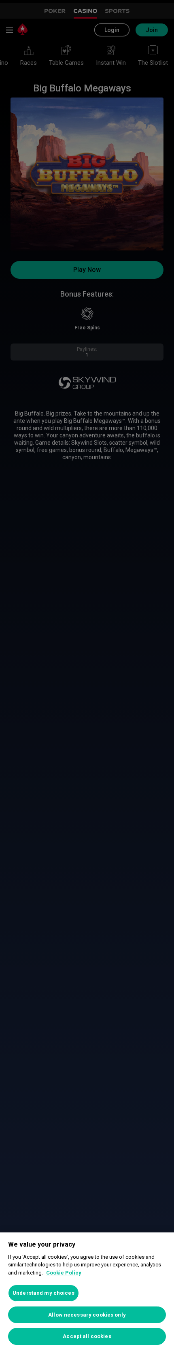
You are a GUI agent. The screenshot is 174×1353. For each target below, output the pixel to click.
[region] (87, 1292)
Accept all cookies (87, 1336)
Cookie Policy (63, 1273)
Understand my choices (43, 1293)
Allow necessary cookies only (87, 1315)
